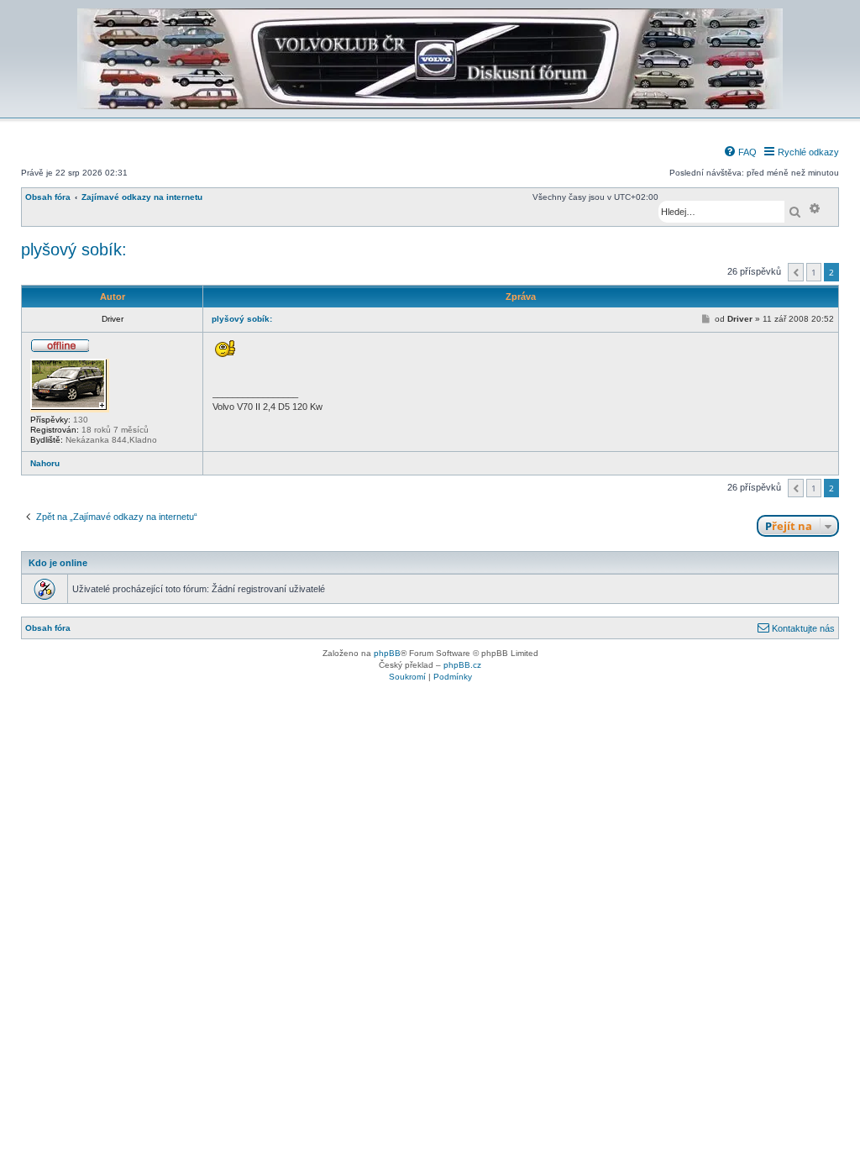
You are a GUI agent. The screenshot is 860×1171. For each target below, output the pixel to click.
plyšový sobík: (74, 249)
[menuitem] (740, 152)
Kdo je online (58, 563)
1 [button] (813, 272)
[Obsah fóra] (430, 106)
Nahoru (45, 463)
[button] (796, 272)
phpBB (387, 653)
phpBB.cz (462, 665)
